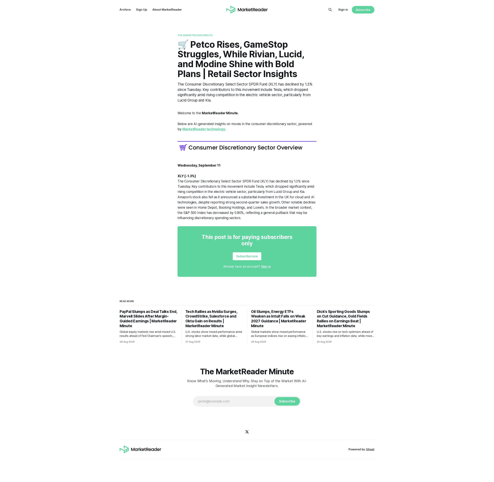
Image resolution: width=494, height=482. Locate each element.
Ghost (370, 449)
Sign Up (141, 9)
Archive (125, 9)
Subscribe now (247, 256)
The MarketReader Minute (195, 35)
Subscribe (363, 10)
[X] (247, 432)
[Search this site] (330, 10)
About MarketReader (167, 9)
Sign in (343, 9)
